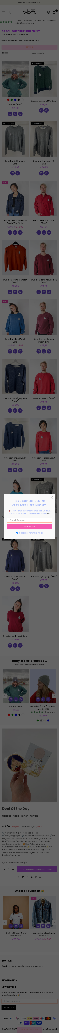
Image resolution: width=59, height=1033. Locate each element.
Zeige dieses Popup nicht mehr (31, 533)
